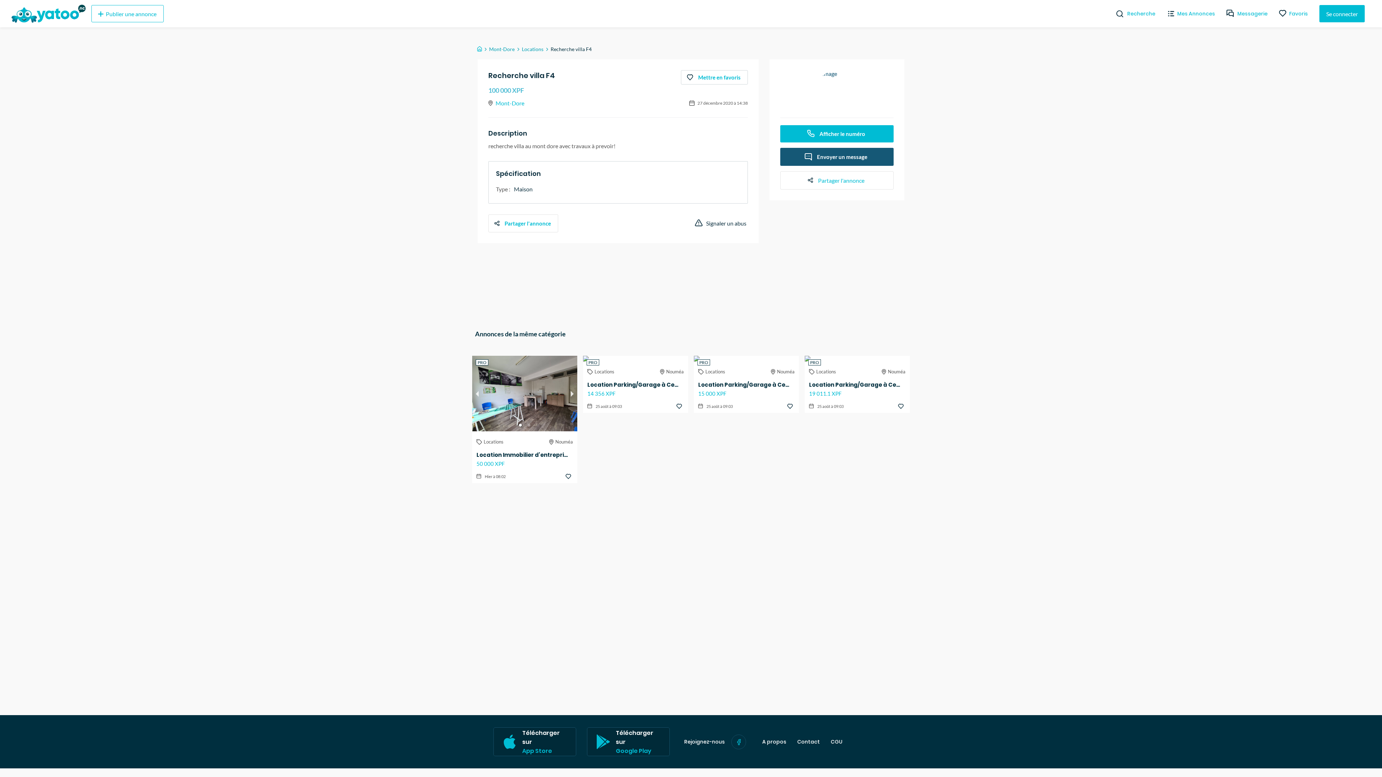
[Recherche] (1117, 13)
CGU (837, 742)
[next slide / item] (572, 393)
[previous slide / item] (477, 393)
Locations (532, 49)
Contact (808, 742)
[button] (520, 425)
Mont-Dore (502, 49)
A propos (774, 742)
